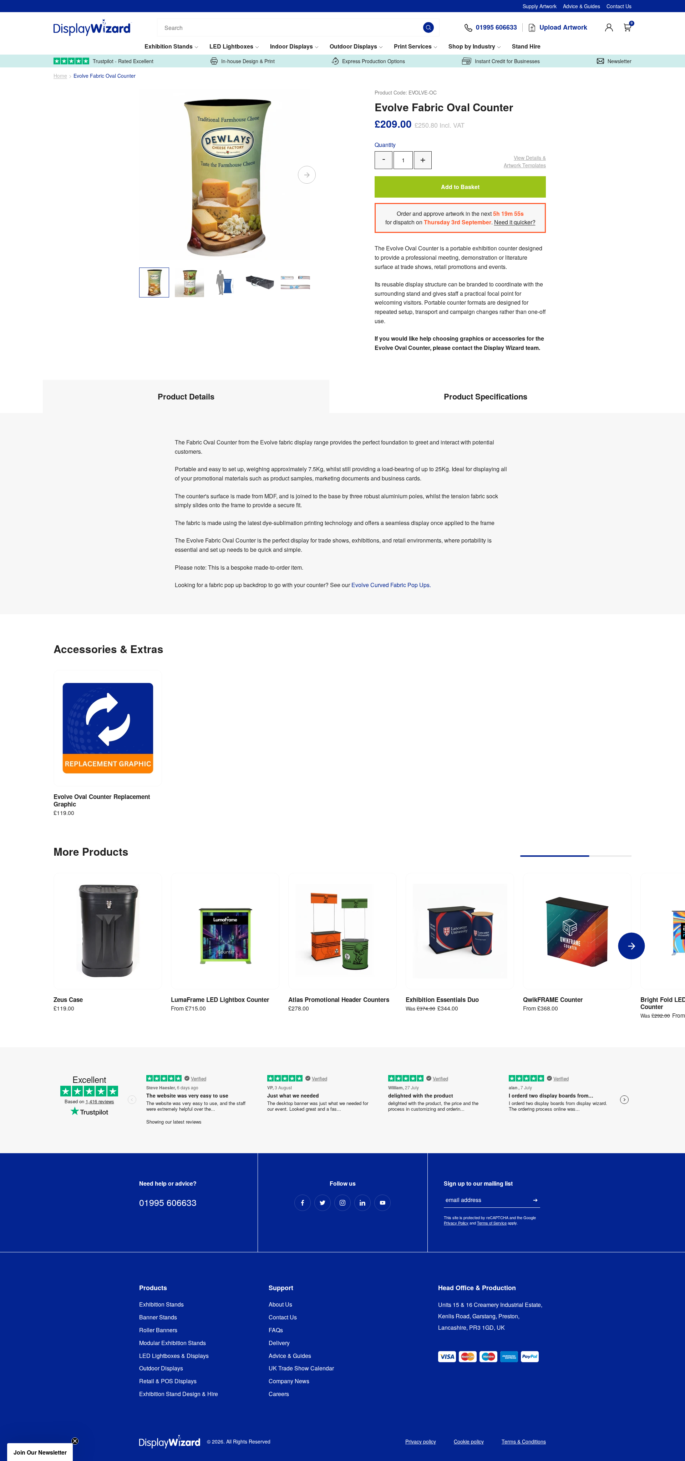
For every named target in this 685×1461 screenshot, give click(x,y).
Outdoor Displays (353, 46)
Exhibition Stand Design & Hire (178, 1394)
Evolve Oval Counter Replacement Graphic (102, 800)
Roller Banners (158, 1330)
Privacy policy (420, 1441)
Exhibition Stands (168, 46)
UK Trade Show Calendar (301, 1368)
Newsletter (619, 61)
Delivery (279, 1343)
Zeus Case (68, 999)
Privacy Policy (456, 1223)
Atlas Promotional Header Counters (338, 999)
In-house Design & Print (248, 61)
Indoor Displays (291, 46)
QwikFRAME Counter (553, 999)
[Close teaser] (74, 1441)
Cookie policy (469, 1441)
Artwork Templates (525, 161)
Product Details (186, 396)
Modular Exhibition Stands (172, 1343)
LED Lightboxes (231, 46)
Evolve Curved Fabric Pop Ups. (391, 585)
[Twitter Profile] (322, 1203)
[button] (40, 1452)
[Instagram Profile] (342, 1203)
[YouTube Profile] (382, 1203)
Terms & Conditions (524, 1441)
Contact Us (619, 6)
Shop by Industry (471, 46)
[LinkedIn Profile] (362, 1203)
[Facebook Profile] (302, 1203)
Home (60, 75)
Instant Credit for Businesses (507, 61)
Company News (289, 1381)
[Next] (307, 175)
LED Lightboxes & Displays (174, 1356)
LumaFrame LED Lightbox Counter (220, 999)
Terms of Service (492, 1223)
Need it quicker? (515, 222)
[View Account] (609, 27)
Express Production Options (373, 61)
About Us (280, 1304)
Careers (279, 1394)
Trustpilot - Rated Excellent (123, 61)
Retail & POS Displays (168, 1381)
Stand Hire (526, 46)
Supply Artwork (540, 6)
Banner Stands (158, 1317)
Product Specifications (485, 396)
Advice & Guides (581, 6)
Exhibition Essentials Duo (442, 999)
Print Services (413, 46)
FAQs (276, 1330)
